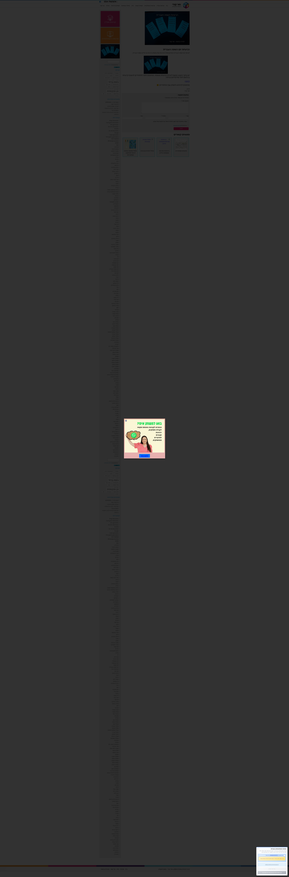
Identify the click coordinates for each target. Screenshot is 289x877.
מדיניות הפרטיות (274, 855)
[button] (126, 420)
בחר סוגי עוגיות (272, 868)
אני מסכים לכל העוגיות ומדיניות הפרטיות (272, 872)
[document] (144, 438)
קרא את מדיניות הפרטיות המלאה (272, 864)
